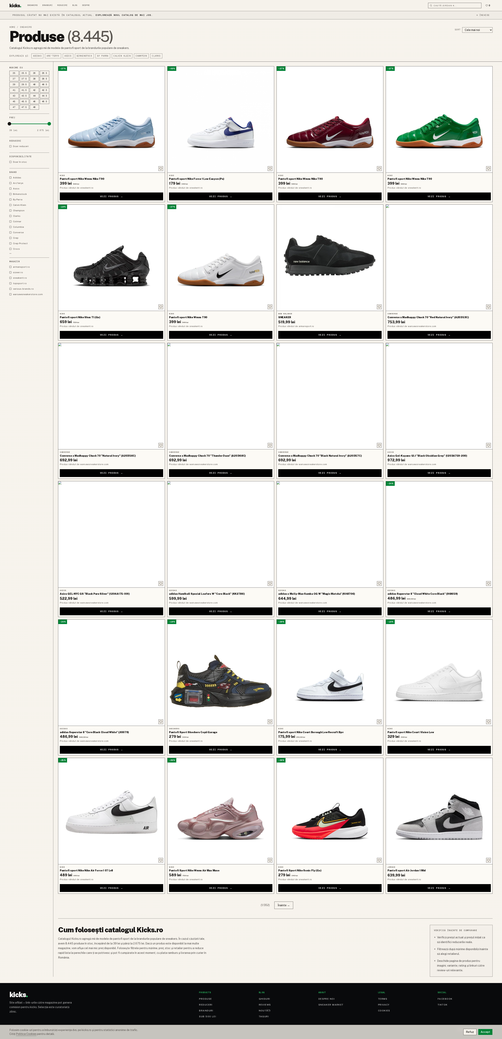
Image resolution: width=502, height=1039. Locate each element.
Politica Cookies (26, 1033)
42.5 (44, 90)
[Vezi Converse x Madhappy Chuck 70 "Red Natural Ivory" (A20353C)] (439, 258)
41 (14, 90)
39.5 (24, 84)
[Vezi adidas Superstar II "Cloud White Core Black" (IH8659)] (439, 534)
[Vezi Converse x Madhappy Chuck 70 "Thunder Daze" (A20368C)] (220, 396)
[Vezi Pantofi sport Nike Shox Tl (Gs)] (111, 258)
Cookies (384, 1010)
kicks (15, 5)
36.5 (44, 73)
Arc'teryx (53, 56)
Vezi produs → (111, 196)
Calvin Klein (122, 56)
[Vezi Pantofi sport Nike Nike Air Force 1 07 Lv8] (111, 811)
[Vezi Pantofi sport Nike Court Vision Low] (439, 673)
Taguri (264, 1016)
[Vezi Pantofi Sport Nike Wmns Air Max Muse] (220, 811)
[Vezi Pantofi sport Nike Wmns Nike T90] (111, 119)
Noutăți (265, 1010)
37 (14, 79)
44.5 (44, 96)
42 (34, 90)
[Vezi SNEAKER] (330, 258)
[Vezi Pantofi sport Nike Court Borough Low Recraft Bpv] (330, 673)
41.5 (24, 90)
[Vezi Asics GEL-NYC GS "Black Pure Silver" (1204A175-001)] (111, 534)
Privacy (384, 1004)
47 (14, 107)
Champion (141, 56)
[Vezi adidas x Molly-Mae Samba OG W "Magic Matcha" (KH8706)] (330, 534)
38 (34, 79)
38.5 (44, 79)
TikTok (443, 1004)
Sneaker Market (331, 1004)
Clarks (156, 56)
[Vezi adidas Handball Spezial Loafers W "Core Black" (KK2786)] (220, 534)
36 (34, 73)
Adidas (37, 56)
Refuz (470, 1032)
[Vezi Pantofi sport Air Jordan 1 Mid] (439, 811)
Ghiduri (264, 998)
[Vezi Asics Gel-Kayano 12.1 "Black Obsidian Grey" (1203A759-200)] (439, 396)
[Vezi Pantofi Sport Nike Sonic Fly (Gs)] (330, 811)
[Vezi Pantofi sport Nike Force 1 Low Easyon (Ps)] (220, 119)
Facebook (445, 998)
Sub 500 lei (207, 1016)
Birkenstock (84, 56)
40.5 (44, 84)
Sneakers (32, 5)
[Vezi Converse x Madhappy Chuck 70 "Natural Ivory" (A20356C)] (111, 396)
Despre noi (326, 998)
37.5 (24, 79)
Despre (86, 5)
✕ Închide (482, 15)
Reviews (265, 1004)
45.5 (24, 101)
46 (34, 101)
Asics (68, 56)
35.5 (24, 73)
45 (14, 101)
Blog (74, 5)
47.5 (24, 107)
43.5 (24, 96)
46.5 (44, 101)
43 (14, 96)
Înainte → (284, 905)
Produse (205, 998)
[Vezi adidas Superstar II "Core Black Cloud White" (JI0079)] (111, 673)
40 (34, 84)
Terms (382, 998)
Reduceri (62, 5)
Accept (485, 1032)
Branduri (47, 5)
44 (34, 96)
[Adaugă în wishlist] (160, 168)
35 (14, 73)
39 (14, 84)
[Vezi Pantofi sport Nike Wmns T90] (220, 258)
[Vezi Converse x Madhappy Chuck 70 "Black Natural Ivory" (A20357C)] (330, 396)
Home (12, 27)
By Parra (103, 56)
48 (34, 107)
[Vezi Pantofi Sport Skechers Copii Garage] (220, 673)
